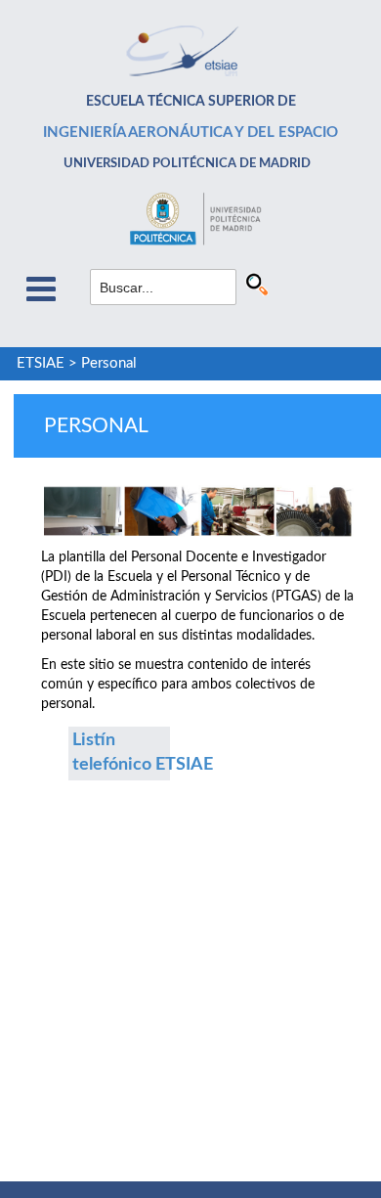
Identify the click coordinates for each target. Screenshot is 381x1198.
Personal (109, 363)
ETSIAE (40, 363)
